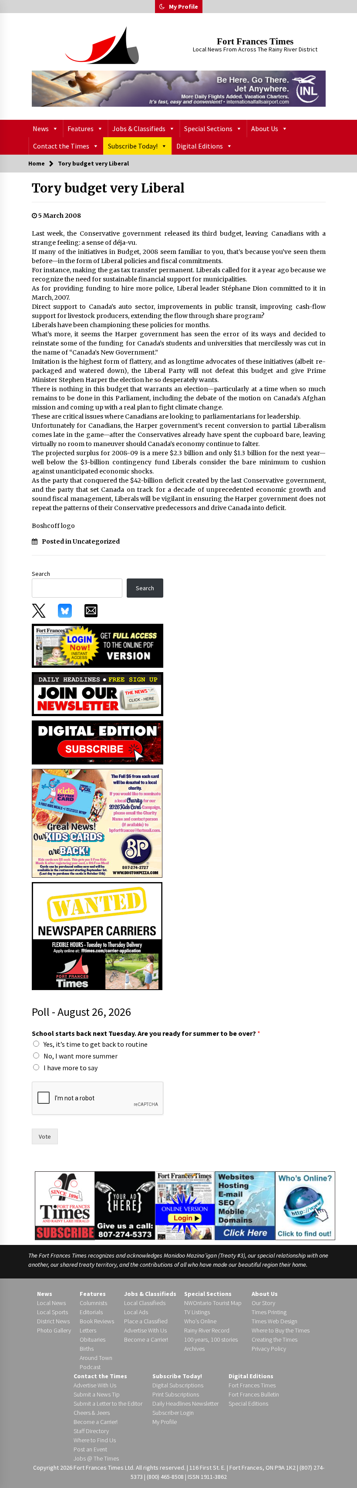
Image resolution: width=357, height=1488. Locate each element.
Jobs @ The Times (96, 1458)
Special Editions (248, 1403)
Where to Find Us (95, 1440)
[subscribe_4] (97, 693)
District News (53, 1321)
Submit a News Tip (97, 1394)
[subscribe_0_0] (97, 645)
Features (80, 128)
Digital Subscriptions (177, 1385)
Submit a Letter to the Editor (108, 1403)
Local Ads (136, 1312)
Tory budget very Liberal (108, 188)
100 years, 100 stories (211, 1339)
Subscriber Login (173, 1413)
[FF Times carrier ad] (97, 935)
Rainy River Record (206, 1330)
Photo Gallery (54, 1330)
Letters (88, 1330)
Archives (194, 1349)
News (41, 128)
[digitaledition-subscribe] (97, 742)
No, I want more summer (81, 1056)
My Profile (183, 6)
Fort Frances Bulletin (254, 1394)
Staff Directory (91, 1431)
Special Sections (208, 128)
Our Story (263, 1303)
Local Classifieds (144, 1303)
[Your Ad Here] (125, 1205)
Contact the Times (61, 146)
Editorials (91, 1312)
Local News (51, 1303)
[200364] (97, 822)
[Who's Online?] (305, 1205)
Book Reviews (97, 1321)
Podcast (90, 1367)
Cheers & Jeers (92, 1413)
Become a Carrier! (146, 1339)
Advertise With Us (145, 1330)
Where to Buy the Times (281, 1330)
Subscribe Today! (133, 146)
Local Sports (52, 1312)
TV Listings (197, 1312)
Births (87, 1349)
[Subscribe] (65, 1206)
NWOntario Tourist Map (213, 1303)
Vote (45, 1136)
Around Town (96, 1358)
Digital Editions (199, 146)
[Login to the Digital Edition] (185, 1204)
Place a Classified (146, 1321)
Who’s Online (200, 1321)
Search (41, 574)
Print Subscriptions (175, 1394)
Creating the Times (274, 1339)
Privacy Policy (269, 1349)
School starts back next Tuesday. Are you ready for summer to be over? (146, 1033)
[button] (162, 6)
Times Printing (269, 1312)
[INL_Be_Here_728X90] (179, 89)
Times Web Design (274, 1321)
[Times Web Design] (245, 1205)
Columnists (93, 1303)
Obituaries (92, 1339)
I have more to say (71, 1067)
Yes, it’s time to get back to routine (96, 1044)
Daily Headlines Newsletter (185, 1403)
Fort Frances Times (255, 41)
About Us (264, 128)
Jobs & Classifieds (138, 128)
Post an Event (90, 1449)
